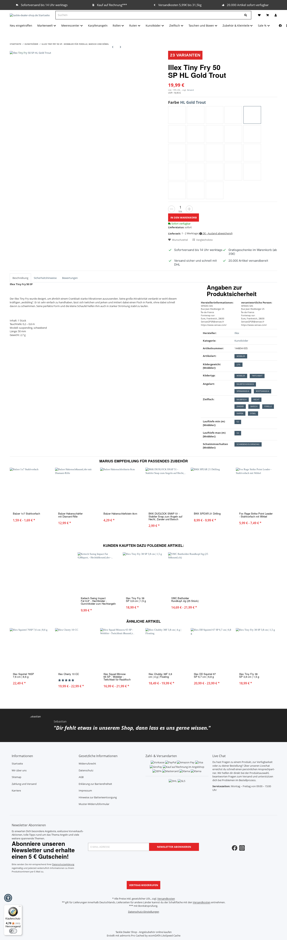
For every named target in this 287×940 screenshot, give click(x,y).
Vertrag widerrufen (143, 885)
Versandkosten (166, 898)
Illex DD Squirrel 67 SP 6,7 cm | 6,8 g (205, 675)
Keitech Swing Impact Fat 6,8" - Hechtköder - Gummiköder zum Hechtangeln (98, 601)
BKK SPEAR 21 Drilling (207, 513)
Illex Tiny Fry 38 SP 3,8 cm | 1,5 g (136, 599)
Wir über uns (19, 770)
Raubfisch (242, 399)
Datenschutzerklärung (63, 864)
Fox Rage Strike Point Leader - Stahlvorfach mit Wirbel (256, 515)
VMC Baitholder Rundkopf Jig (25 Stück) (185, 599)
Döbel (253, 413)
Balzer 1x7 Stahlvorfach (26, 513)
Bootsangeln (262, 391)
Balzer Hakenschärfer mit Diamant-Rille (70, 515)
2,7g (238, 364)
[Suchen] (245, 15)
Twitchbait (257, 375)
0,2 (238, 421)
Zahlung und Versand (24, 784)
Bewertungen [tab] (70, 278)
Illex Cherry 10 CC (68, 674)
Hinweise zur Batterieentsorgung (98, 797)
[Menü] (19, 907)
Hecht (256, 399)
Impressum (85, 790)
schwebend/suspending (248, 444)
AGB (81, 777)
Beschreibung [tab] (20, 278)
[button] (8, 898)
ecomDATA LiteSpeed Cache (164, 935)
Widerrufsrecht (87, 763)
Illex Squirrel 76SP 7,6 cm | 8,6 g (23, 675)
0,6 (238, 433)
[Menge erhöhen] (189, 209)
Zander (240, 406)
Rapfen (240, 413)
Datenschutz (86, 770)
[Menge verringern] (171, 209)
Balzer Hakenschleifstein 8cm (120, 513)
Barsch (254, 406)
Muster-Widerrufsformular (94, 804)
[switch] (13, 931)
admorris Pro (127, 935)
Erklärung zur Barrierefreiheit (95, 784)
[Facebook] (280, 25)
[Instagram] (242, 848)
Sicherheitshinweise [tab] (45, 278)
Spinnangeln (243, 391)
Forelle (268, 406)
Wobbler (241, 356)
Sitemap (16, 777)
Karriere (16, 790)
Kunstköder (241, 340)
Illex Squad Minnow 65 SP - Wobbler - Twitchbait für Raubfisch (117, 676)
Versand (190, 90)
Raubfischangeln (245, 384)
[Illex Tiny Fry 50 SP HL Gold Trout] (30, 52)
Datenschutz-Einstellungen (143, 911)
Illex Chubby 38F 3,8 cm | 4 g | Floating (160, 675)
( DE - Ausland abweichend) (216, 233)
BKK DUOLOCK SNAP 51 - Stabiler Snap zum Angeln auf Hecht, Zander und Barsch (165, 516)
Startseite (17, 763)
